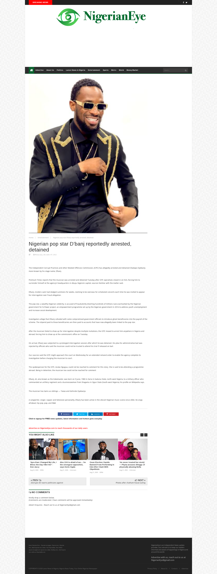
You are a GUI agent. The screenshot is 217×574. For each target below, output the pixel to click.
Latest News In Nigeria (75, 70)
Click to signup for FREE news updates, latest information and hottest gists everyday (65, 419)
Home (31, 237)
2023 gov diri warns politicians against (47, 483)
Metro (113, 70)
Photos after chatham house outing (130, 483)
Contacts (174, 568)
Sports (105, 70)
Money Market (132, 70)
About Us (50, 70)
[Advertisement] (100, 49)
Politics (60, 70)
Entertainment (94, 70)
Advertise (39, 70)
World (121, 70)
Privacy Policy (152, 568)
